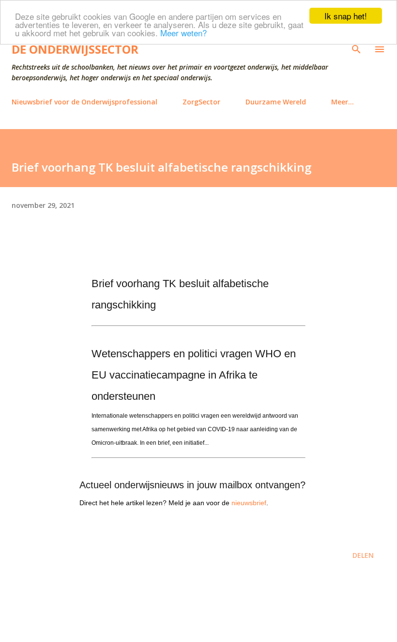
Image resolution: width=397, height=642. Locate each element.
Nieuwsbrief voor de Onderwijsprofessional (84, 101)
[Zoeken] (356, 49)
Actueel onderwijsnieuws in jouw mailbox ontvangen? (192, 485)
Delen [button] (363, 555)
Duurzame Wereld (275, 101)
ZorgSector (201, 101)
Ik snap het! (345, 16)
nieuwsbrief (248, 503)
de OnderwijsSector (75, 49)
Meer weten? (183, 33)
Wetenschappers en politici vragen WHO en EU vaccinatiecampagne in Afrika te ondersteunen (194, 375)
